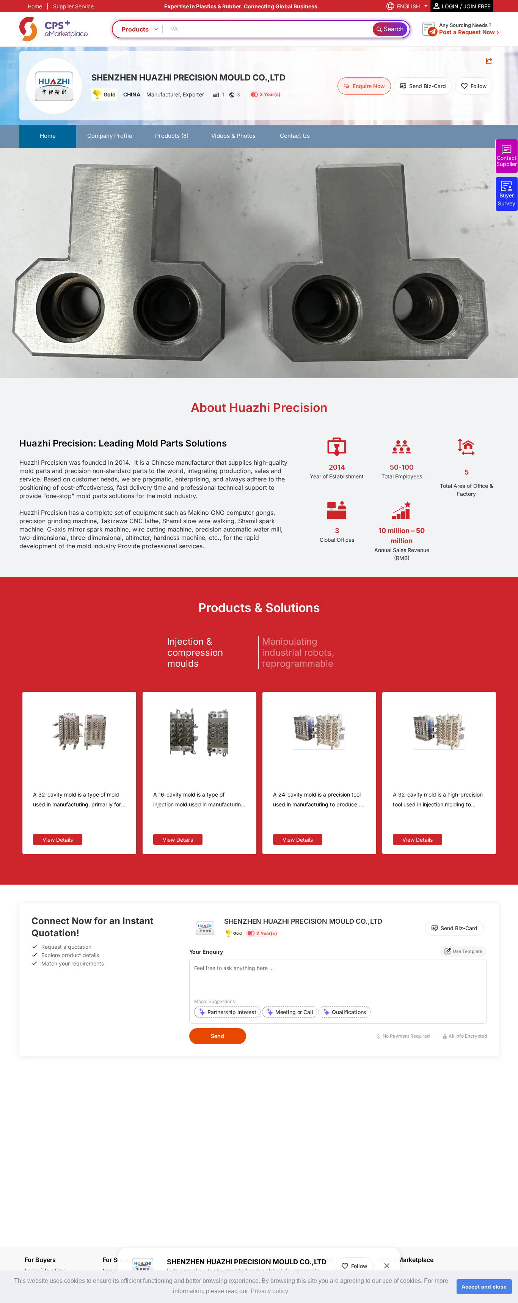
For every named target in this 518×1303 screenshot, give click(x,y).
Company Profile (109, 135)
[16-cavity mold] (199, 731)
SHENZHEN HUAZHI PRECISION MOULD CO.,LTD (188, 77)
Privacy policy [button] (269, 1291)
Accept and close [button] (484, 1287)
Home (35, 6)
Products (171, 135)
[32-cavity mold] (439, 731)
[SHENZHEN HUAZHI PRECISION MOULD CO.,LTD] (53, 85)
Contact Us (295, 135)
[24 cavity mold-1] (319, 731)
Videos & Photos (233, 135)
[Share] (489, 61)
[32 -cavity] (79, 731)
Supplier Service (73, 6)
